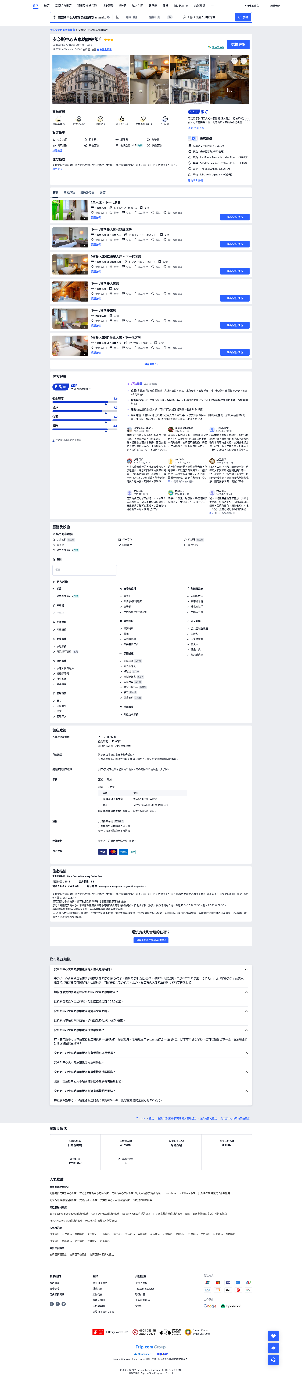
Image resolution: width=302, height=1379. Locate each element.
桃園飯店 (231, 1234)
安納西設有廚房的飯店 (101, 1254)
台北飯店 (54, 1234)
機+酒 (122, 5)
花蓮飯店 (80, 1241)
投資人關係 (141, 1283)
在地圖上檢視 (195, 180)
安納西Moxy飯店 (88, 1200)
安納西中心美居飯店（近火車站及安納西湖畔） (137, 1193)
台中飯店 (67, 1234)
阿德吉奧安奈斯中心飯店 (63, 1193)
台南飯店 (117, 1234)
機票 (47, 5)
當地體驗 (108, 5)
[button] (213, 6)
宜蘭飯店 (193, 1234)
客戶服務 (54, 1283)
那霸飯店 (180, 1234)
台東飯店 (54, 1241)
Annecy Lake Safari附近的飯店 (66, 1220)
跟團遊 (153, 5)
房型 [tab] (55, 192)
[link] (251, 6)
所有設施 (57, 150)
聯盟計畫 (140, 1294)
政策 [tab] (103, 192)
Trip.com (141, 1118)
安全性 (139, 1306)
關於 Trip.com (99, 1283)
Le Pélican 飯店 (187, 1193)
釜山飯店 (143, 1234)
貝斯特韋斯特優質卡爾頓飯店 (214, 1193)
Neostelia (171, 1193)
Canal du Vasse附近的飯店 (105, 1213)
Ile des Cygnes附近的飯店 (136, 1213)
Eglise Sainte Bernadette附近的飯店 (69, 1213)
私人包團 (137, 5)
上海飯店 (105, 1234)
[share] (273, 1348)
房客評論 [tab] (69, 192)
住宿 (35, 5)
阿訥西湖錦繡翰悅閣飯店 (63, 1200)
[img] (90, 79)
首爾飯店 (168, 1234)
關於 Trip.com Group (103, 1311)
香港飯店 (105, 1241)
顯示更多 (57, 168)
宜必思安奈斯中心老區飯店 (94, 1193)
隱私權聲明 (98, 1306)
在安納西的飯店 (208, 1118)
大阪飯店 (130, 1234)
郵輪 (165, 5)
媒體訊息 (97, 1288)
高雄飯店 (80, 1234)
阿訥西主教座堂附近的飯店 (167, 1213)
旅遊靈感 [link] (199, 5)
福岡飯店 (67, 1241)
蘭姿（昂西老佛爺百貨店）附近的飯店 (206, 1213)
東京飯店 (92, 1234)
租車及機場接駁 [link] (87, 5)
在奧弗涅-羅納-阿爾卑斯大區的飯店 (176, 1118)
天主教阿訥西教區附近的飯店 (101, 1220)
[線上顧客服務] (273, 1360)
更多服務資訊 (57, 1294)
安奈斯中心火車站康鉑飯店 (77, 39)
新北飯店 (218, 1234)
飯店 (151, 1118)
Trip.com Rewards (144, 1288)
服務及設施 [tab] (87, 192)
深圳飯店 (92, 1241)
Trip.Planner (181, 5)
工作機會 (97, 1294)
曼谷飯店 (155, 1234)
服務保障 (54, 1288)
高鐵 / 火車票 (63, 5)
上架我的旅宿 (142, 1300)
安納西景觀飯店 (58, 1254)
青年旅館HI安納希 (142, 1200)
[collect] (273, 1336)
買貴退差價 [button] (218, 47)
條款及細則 (98, 1300)
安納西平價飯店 (78, 1254)
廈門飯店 (205, 1234)
